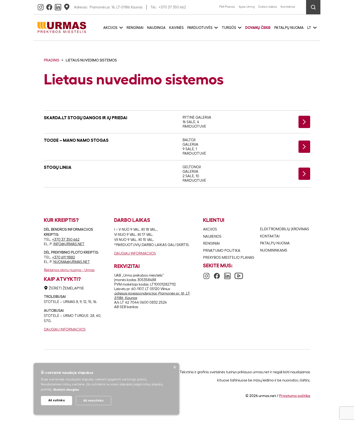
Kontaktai (288, 6)
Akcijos (210, 229)
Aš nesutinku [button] (93, 400)
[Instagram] (40, 6)
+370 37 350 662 (172, 7)
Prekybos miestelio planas (228, 257)
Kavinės (176, 27)
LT (309, 27)
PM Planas (227, 6)
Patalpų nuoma (289, 27)
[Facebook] (49, 6)
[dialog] (106, 389)
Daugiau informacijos (65, 329)
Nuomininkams (273, 250)
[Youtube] (239, 274)
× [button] (174, 367)
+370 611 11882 (63, 257)
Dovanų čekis (258, 27)
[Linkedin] (57, 6)
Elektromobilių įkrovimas (284, 229)
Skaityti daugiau (66, 389)
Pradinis (51, 60)
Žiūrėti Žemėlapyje (66, 288)
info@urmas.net (69, 244)
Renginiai (135, 27)
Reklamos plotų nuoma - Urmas (69, 270)
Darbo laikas (267, 6)
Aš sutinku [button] (56, 400)
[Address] (66, 6)
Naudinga (156, 27)
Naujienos (212, 236)
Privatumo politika (221, 250)
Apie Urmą (247, 6)
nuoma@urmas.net (71, 262)
